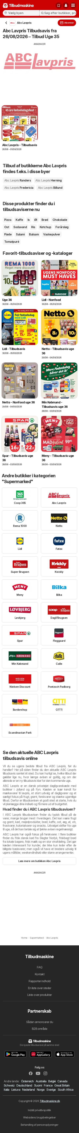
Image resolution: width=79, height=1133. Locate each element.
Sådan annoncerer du (39, 1022)
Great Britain (61, 1085)
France (48, 1085)
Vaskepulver (51, 234)
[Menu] (73, 5)
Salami (20, 234)
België (52, 1081)
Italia (6, 1089)
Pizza (7, 220)
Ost (6, 227)
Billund (50, 187)
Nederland (28, 1089)
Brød (45, 220)
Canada (62, 1081)
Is (29, 220)
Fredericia (18, 187)
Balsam (34, 234)
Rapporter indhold (39, 981)
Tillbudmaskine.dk (50, 1101)
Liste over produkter (39, 995)
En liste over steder (39, 988)
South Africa (65, 1089)
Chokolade (60, 220)
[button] (66, 5)
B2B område (39, 1029)
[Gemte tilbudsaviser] (58, 5)
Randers (17, 180)
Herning (48, 180)
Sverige (51, 1089)
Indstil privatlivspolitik (39, 1110)
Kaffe (19, 220)
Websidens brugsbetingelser (39, 1117)
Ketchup (45, 227)
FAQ (39, 967)
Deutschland (24, 1085)
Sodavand (20, 227)
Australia (41, 1081)
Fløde (8, 234)
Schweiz (9, 1085)
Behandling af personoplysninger (39, 1124)
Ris (33, 227)
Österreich (27, 1081)
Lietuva (15, 1089)
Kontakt (39, 974)
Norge (40, 1089)
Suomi (38, 1085)
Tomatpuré (11, 241)
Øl (35, 220)
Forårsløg (61, 227)
